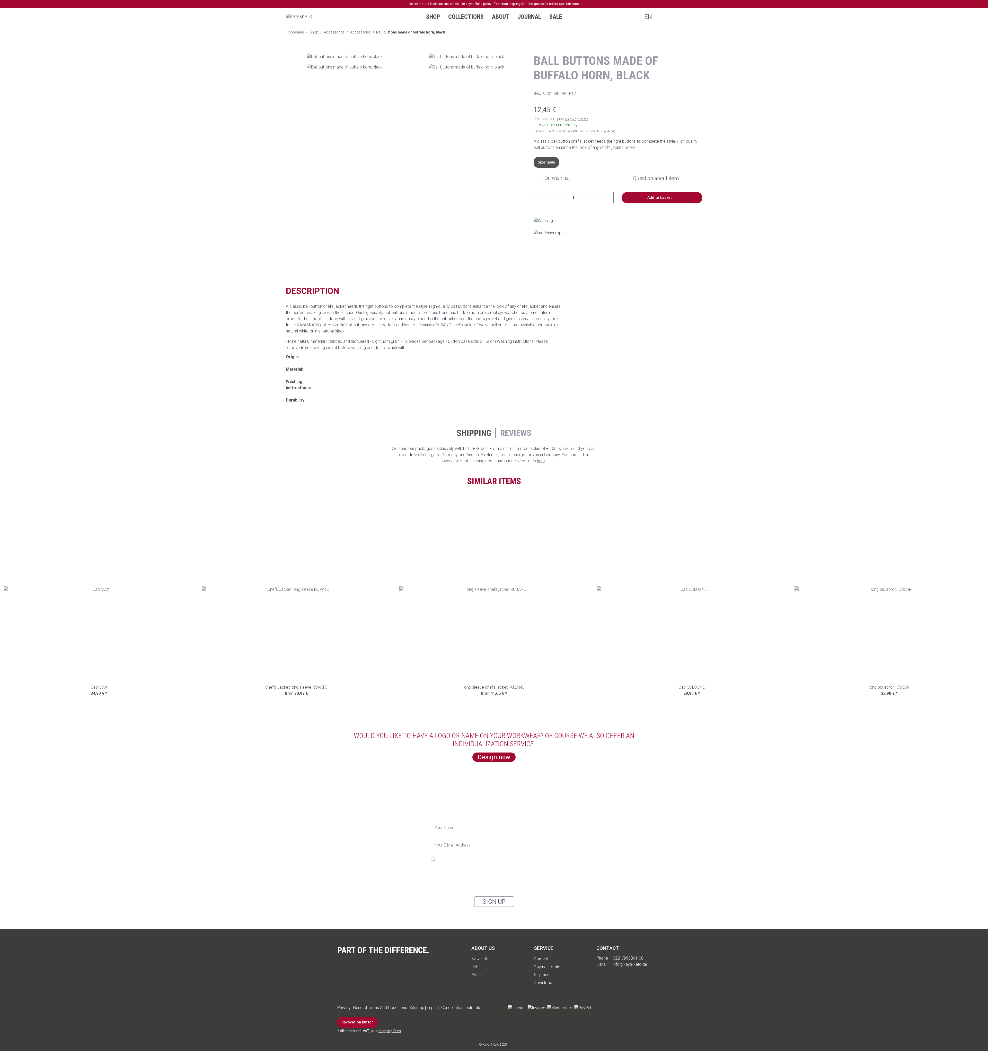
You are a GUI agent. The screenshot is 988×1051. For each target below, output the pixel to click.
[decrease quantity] (539, 197)
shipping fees (389, 1031)
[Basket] (695, 17)
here (541, 460)
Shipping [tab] (474, 433)
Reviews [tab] (515, 433)
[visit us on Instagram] (628, 1008)
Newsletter (481, 958)
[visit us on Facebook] (599, 1008)
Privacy (344, 1008)
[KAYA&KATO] (299, 16)
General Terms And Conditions (380, 1008)
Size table (546, 162)
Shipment (542, 974)
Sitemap (416, 1008)
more (631, 147)
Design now (494, 757)
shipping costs (576, 119)
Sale (555, 16)
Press (476, 974)
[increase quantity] (607, 197)
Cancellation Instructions (463, 1008)
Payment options (549, 966)
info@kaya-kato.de (630, 964)
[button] (664, 17)
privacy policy (465, 878)
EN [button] (648, 17)
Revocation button (357, 1022)
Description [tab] (312, 291)
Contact (541, 958)
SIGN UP (494, 901)
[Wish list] (685, 17)
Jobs (476, 966)
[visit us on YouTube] (613, 1008)
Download (543, 982)
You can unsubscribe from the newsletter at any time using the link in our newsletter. (487, 886)
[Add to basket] (290, 50)
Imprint (433, 1008)
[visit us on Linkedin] (642, 1008)
